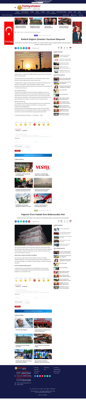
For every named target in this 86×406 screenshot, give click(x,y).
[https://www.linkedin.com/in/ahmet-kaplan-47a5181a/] (45, 376)
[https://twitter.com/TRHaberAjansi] (37, 376)
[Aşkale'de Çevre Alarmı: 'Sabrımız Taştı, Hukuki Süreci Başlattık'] (43, 183)
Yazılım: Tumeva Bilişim (42, 394)
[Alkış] (21, 122)
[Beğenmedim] (30, 122)
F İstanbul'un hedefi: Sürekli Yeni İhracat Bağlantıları (23, 174)
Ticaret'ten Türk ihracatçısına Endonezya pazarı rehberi (41, 206)
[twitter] (18, 48)
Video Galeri (66, 15)
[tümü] (83, 12)
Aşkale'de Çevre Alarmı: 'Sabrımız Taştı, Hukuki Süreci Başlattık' (42, 190)
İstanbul (32, 12)
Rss (30, 388)
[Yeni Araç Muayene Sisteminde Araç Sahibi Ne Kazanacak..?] (43, 323)
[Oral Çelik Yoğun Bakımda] (24, 323)
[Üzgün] (48, 122)
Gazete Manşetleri (57, 369)
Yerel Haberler (46, 367)
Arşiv (45, 369)
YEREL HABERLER (24, 12)
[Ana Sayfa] (15, 32)
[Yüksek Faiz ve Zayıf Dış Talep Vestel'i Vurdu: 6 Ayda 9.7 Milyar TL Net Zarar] (43, 167)
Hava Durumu (56, 367)
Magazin (70, 12)
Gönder (17, 150)
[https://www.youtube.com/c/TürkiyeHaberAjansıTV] (42, 376)
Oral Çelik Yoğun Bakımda (21, 329)
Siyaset (48, 12)
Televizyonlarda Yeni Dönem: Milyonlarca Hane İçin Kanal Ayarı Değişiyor (42, 361)
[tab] (18, 130)
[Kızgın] (34, 122)
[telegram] (24, 48)
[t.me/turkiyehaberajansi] (50, 376)
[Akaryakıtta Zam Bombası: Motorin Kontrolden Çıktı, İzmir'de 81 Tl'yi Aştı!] (24, 183)
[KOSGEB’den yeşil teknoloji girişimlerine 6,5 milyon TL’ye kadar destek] (24, 198)
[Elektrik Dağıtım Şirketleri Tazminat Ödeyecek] (33, 61)
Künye (38, 388)
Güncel (37, 12)
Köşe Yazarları (36, 371)
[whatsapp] (21, 48)
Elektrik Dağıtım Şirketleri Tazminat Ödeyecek (32, 32)
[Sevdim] (25, 122)
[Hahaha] (39, 122)
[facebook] (16, 48)
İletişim (41, 388)
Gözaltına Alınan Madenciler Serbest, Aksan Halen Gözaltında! (24, 361)
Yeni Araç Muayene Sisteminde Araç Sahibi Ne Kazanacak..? (43, 330)
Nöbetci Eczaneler (57, 371)
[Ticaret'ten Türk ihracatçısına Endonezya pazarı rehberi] (43, 198)
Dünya (79, 12)
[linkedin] (26, 48)
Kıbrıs (75, 12)
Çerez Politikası (46, 388)
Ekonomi (43, 12)
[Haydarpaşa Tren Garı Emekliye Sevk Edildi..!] (24, 339)
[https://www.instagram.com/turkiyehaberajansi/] (40, 376)
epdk (16, 103)
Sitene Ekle (34, 388)
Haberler (18, 32)
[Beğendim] (16, 122)
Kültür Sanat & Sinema (61, 12)
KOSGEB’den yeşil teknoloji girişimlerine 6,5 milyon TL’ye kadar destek (23, 206)
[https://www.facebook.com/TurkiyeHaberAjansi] (35, 376)
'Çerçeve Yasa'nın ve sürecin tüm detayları (42, 346)
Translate (52, 2)
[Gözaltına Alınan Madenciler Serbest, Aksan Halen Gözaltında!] (24, 354)
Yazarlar (81, 15)
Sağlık (53, 12)
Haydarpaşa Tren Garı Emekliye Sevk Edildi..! (22, 346)
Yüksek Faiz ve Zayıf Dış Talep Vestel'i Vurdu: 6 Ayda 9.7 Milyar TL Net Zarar (42, 174)
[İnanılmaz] (43, 122)
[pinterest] (29, 48)
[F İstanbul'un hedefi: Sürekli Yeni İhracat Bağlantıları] (24, 167)
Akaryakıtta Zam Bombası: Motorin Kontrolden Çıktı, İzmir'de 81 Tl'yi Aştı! (23, 190)
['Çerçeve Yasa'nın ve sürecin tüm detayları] (43, 339)
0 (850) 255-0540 (20, 384)
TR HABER (17, 12)
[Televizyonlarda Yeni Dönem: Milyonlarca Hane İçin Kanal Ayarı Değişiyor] (43, 354)
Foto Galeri (74, 15)
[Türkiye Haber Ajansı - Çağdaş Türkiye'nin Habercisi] (29, 8)
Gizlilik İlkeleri (52, 388)
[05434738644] (47, 376)
